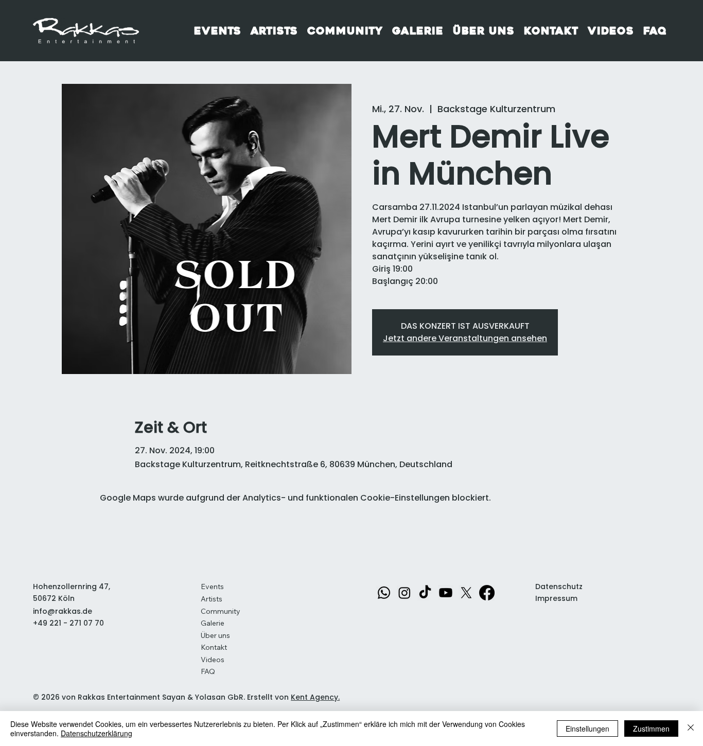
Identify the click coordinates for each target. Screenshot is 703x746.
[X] (466, 592)
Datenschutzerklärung (96, 733)
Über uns (215, 635)
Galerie (212, 623)
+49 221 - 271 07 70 (68, 623)
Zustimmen (651, 728)
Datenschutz (559, 586)
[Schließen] (690, 728)
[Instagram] (404, 592)
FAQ (208, 671)
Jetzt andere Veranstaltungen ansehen (465, 338)
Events (212, 586)
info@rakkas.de (62, 611)
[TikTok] (425, 592)
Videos (212, 659)
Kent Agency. (315, 697)
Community (220, 611)
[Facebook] (487, 592)
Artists (211, 598)
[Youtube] (445, 592)
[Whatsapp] (384, 592)
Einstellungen (587, 728)
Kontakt (214, 647)
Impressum (556, 598)
